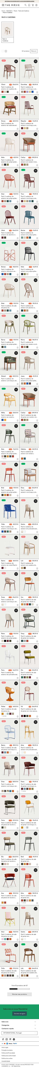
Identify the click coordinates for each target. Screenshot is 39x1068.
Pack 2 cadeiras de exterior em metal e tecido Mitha (7, 417)
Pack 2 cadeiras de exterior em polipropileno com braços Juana (29, 381)
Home (3, 11)
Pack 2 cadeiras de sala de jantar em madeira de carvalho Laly (29, 973)
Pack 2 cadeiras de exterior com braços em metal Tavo (28, 198)
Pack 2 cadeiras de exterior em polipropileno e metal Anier (9, 198)
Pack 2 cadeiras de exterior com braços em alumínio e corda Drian (9, 786)
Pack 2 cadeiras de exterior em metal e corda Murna (29, 344)
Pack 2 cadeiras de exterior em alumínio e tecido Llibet (8, 235)
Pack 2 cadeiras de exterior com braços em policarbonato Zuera (9, 601)
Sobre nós (5, 1022)
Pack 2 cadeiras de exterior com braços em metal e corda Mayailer (28, 125)
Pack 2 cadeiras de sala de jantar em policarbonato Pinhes (8, 711)
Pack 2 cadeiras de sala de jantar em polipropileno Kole (28, 898)
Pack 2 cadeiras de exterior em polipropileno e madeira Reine (9, 638)
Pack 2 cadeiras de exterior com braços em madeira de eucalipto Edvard (9, 382)
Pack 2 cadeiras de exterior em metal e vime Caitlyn (29, 162)
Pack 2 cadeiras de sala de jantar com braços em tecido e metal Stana (29, 786)
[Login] (36, 5)
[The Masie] (12, 5)
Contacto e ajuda (8, 1029)
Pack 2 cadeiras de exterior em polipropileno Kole (9, 454)
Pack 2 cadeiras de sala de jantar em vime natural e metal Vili (29, 711)
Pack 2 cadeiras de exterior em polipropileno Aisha (29, 271)
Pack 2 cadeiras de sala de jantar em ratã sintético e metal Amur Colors (8, 937)
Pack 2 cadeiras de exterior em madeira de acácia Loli (28, 565)
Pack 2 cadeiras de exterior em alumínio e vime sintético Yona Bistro (29, 308)
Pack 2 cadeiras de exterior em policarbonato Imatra (29, 529)
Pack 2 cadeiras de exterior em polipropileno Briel (9, 492)
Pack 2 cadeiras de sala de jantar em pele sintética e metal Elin (28, 674)
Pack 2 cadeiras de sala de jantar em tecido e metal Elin (8, 861)
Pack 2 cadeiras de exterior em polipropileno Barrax (9, 344)
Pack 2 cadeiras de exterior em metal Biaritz (9, 564)
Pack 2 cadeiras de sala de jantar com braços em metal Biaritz (9, 749)
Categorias (5, 1025)
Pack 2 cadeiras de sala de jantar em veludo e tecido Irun (28, 601)
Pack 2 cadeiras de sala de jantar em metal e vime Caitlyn (29, 417)
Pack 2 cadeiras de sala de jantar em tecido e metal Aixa (8, 898)
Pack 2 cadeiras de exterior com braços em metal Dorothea (28, 89)
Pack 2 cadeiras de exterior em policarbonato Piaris (9, 674)
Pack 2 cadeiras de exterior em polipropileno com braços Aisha (9, 162)
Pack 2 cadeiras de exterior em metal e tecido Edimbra (27, 454)
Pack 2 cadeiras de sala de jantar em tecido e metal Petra (8, 825)
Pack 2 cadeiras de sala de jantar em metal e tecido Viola (8, 973)
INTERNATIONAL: (12, 1033)
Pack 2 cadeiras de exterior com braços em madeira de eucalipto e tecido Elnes (28, 493)
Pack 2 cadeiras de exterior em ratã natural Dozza (8, 125)
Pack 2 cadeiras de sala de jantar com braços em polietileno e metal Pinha (29, 825)
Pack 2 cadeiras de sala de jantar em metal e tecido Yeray (28, 638)
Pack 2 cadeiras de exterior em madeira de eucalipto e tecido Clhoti (9, 89)
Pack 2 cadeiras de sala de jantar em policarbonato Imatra (28, 936)
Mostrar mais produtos (19, 994)
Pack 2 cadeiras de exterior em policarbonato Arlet (29, 749)
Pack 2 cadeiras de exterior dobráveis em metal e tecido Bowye (8, 271)
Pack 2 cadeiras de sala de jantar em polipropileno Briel (28, 861)
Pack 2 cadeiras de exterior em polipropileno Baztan (29, 235)
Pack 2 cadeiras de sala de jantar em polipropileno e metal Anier (8, 309)
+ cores (4, 459)
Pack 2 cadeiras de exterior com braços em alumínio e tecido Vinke (9, 529)
